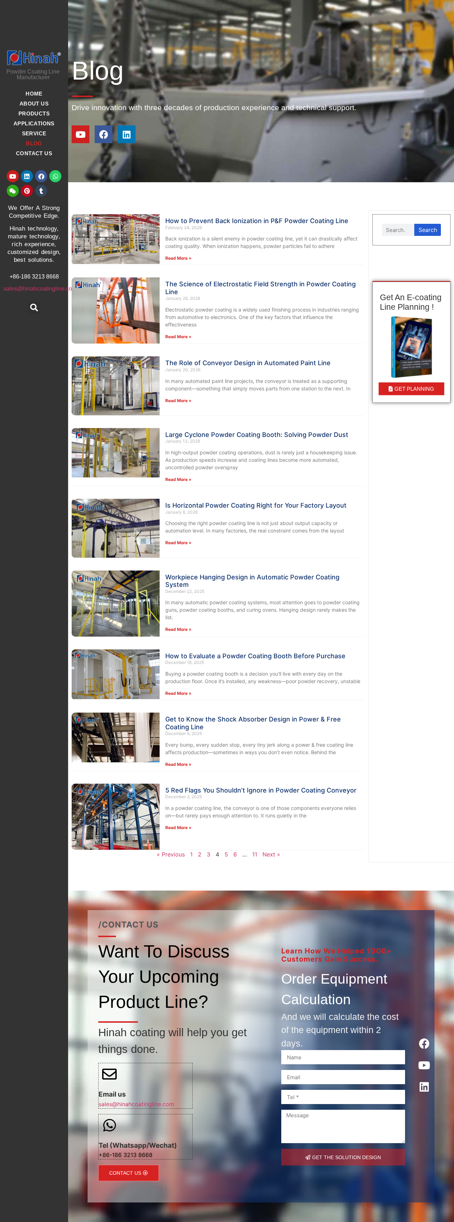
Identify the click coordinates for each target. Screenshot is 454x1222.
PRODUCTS (34, 113)
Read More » (178, 258)
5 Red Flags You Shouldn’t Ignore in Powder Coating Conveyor (260, 790)
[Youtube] (13, 176)
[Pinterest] (27, 191)
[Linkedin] (27, 176)
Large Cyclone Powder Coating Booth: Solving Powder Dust (256, 434)
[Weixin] (13, 191)
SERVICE (34, 133)
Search (428, 229)
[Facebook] (41, 176)
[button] (34, 308)
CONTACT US (34, 153)
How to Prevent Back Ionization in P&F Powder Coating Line (256, 221)
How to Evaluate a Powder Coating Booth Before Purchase (255, 656)
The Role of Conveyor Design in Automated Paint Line (248, 363)
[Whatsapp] (55, 176)
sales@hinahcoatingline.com (40, 289)
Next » (271, 854)
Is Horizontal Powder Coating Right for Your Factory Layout (256, 505)
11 (254, 854)
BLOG (34, 143)
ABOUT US (34, 104)
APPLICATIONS (34, 123)
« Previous (171, 854)
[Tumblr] (41, 191)
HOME (34, 94)
